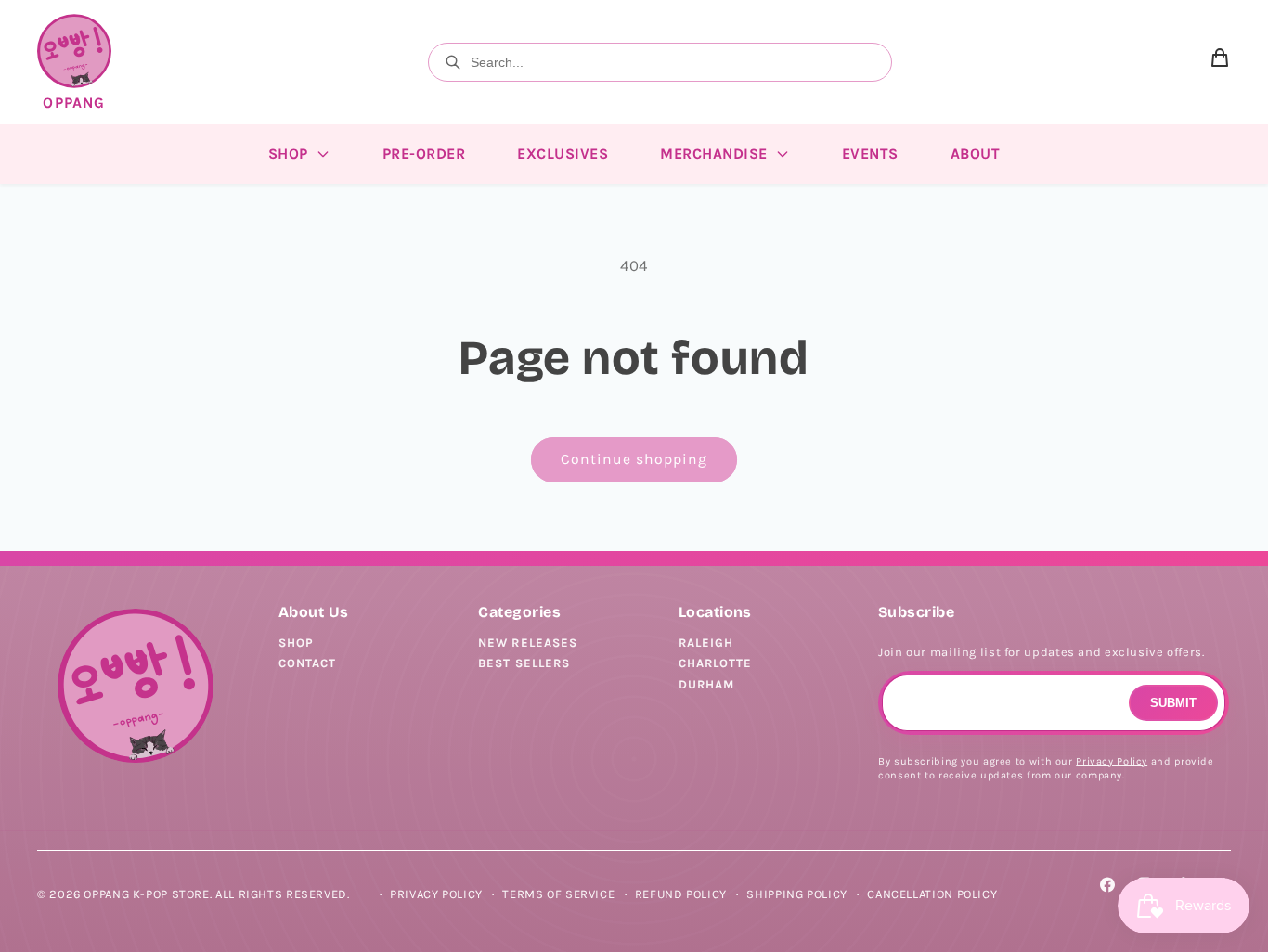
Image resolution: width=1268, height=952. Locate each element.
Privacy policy (436, 894)
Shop (296, 643)
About (976, 153)
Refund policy (681, 894)
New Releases (527, 643)
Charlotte (715, 663)
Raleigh (706, 643)
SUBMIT (1173, 703)
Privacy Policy (1111, 761)
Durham (706, 684)
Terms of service (558, 894)
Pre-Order (424, 153)
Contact (307, 663)
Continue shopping (634, 459)
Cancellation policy (932, 894)
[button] (1220, 62)
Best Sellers (523, 663)
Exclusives (562, 153)
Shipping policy (796, 894)
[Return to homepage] (135, 686)
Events (870, 153)
